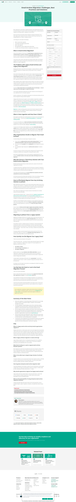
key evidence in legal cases (35, 195)
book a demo (18, 291)
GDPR (30, 101)
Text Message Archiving (28, 486)
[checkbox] (49, 50)
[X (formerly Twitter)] (54, 496)
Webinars (35, 480)
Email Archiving (27, 484)
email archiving (32, 124)
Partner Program (36, 481)
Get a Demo (23, 442)
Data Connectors (18, 481)
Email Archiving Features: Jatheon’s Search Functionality (23, 391)
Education (17, 485)
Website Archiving (27, 490)
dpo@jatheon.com (59, 73)
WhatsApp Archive (27, 480)
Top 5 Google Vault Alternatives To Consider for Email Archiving (24, 392)
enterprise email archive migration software (28, 424)
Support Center (53, 481)
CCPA (33, 101)
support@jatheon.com (54, 480)
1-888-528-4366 (53, 485)
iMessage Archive (27, 479)
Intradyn (43, 481)
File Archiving (27, 489)
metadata (30, 275)
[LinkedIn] (56, 496)
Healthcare (17, 489)
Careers (35, 484)
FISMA (36, 101)
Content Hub (35, 479)
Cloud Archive (18, 479)
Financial (17, 486)
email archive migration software (30, 422)
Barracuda (43, 479)
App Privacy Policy (36, 485)
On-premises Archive (19, 480)
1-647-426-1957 (53, 479)
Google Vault (44, 480)
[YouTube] (58, 496)
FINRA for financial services (36, 102)
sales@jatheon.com (38, 290)
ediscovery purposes (22, 106)
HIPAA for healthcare (25, 102)
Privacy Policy (54, 71)
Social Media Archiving (28, 485)
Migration (15, 109)
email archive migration (19, 422)
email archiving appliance (30, 118)
